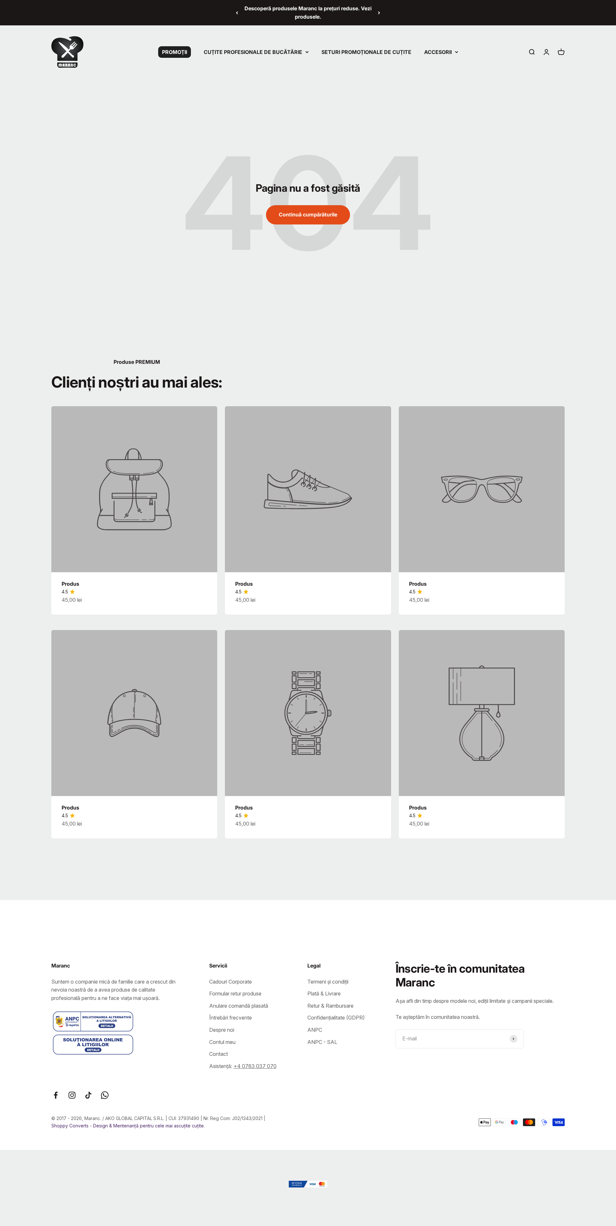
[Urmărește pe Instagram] (72, 1095)
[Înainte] (379, 12)
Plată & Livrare (324, 993)
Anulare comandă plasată (238, 1006)
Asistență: (243, 1066)
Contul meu (222, 1042)
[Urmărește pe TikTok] (88, 1095)
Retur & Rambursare (330, 1006)
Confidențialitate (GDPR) (336, 1017)
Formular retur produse (235, 993)
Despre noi (221, 1030)
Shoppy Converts (70, 1125)
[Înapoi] (237, 12)
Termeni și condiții (327, 981)
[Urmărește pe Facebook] (55, 1095)
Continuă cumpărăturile (308, 214)
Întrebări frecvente (230, 1017)
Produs (70, 584)
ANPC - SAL (322, 1042)
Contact (218, 1054)
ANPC (314, 1030)
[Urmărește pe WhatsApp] (104, 1095)
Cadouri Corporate (230, 981)
